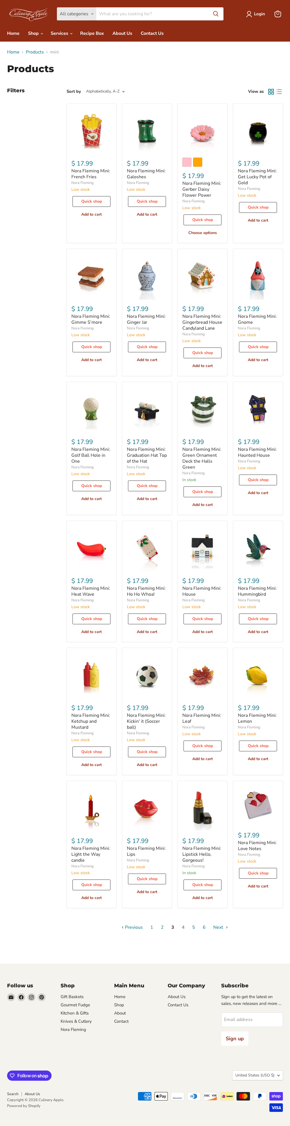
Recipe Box (92, 33)
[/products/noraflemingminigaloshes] (147, 131)
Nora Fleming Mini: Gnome (257, 319)
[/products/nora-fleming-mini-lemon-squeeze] (258, 675)
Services (60, 33)
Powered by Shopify (23, 1105)
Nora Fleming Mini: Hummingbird (257, 591)
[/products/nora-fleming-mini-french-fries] (91, 131)
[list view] (279, 92)
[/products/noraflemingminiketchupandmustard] (91, 675)
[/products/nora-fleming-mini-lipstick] (202, 808)
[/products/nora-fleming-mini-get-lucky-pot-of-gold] (258, 131)
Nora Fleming (82, 182)
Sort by (74, 91)
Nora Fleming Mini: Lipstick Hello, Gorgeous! (201, 854)
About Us (122, 33)
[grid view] (271, 92)
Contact (121, 1021)
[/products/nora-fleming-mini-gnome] (258, 276)
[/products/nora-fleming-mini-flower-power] (202, 131)
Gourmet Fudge (75, 1005)
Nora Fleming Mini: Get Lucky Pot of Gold (257, 177)
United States (254, 1075)
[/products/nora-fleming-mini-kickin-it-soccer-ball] (147, 675)
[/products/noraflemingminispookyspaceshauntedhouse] (258, 409)
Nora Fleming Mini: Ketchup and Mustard (90, 721)
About (120, 1013)
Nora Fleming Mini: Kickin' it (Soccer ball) (146, 721)
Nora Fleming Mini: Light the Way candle (90, 854)
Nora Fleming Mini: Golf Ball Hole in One (90, 455)
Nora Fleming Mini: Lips (146, 851)
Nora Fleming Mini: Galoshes (146, 174)
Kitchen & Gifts (75, 1013)
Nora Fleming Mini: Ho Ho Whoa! (146, 591)
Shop (34, 33)
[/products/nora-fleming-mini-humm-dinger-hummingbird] (258, 548)
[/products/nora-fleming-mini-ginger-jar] (147, 276)
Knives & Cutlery (76, 1021)
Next (218, 927)
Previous (133, 927)
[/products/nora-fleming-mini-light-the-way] (91, 808)
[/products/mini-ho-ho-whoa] (147, 548)
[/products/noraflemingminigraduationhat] (147, 409)
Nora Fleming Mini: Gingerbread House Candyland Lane (202, 322)
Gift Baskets (72, 997)
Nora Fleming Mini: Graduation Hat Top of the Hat (147, 455)
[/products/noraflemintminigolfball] (91, 409)
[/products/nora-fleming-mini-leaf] (202, 675)
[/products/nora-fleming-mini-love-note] (258, 806)
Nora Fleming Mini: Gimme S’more (90, 319)
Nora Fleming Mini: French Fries (90, 174)
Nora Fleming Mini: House (201, 591)
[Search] (215, 13)
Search (12, 1094)
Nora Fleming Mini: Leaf (201, 718)
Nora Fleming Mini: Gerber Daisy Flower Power (201, 189)
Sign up (235, 1038)
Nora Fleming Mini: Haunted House (257, 452)
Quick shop (91, 201)
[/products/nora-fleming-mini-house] (202, 548)
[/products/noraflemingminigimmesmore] (91, 276)
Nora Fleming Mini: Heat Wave (90, 591)
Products (35, 52)
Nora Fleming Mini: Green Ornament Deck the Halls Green (201, 458)
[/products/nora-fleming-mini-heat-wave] (91, 548)
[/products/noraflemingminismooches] (147, 808)
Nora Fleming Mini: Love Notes (257, 846)
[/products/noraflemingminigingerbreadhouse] (202, 276)
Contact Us (152, 33)
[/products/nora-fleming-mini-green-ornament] (202, 409)
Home (13, 33)
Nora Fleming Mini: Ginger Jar (146, 319)
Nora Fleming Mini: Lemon (257, 718)
